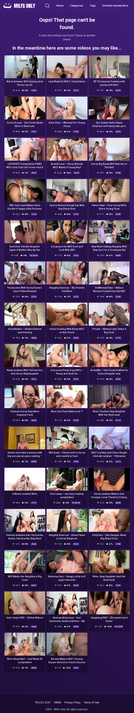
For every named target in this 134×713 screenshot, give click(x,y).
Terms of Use (91, 702)
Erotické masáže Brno (115, 5)
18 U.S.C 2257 (43, 702)
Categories (76, 5)
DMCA (57, 702)
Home (59, 5)
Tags (93, 5)
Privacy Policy (72, 702)
